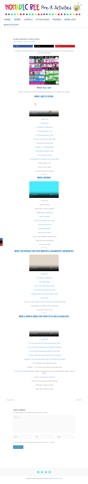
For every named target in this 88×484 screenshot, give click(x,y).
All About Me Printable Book (45, 127)
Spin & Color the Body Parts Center (45, 220)
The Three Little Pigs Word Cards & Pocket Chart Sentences (44, 347)
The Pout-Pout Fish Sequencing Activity (44, 290)
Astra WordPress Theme (56, 478)
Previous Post (9, 400)
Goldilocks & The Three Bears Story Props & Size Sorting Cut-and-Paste (44, 359)
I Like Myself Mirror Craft (44, 131)
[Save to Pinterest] (1, 244)
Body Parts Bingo (44, 216)
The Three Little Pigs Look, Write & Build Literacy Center (44, 343)
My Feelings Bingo (44, 282)
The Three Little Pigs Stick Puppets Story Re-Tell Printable (44, 355)
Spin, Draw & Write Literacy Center (44, 286)
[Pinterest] (50, 472)
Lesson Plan (44, 200)
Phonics (25, 41)
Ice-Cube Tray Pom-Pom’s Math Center (45, 139)
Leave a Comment (17, 41)
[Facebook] (38, 472)
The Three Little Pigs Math (22, 371)
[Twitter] (42, 472)
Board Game (44, 298)
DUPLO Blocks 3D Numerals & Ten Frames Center (45, 159)
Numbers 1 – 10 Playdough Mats (45, 147)
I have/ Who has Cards (44, 224)
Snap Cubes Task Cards (44, 155)
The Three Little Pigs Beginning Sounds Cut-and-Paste (45, 351)
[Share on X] (1, 242)
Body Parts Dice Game (44, 232)
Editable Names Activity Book (45, 212)
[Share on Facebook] (1, 239)
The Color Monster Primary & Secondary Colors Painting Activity (47, 302)
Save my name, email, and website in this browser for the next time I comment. (35, 442)
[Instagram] (46, 472)
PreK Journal (44, 123)
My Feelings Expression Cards (44, 135)
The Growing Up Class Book (47, 377)
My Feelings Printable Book (44, 278)
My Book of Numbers (45, 228)
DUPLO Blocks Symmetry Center (45, 151)
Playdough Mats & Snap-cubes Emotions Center (44, 294)
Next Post (79, 400)
